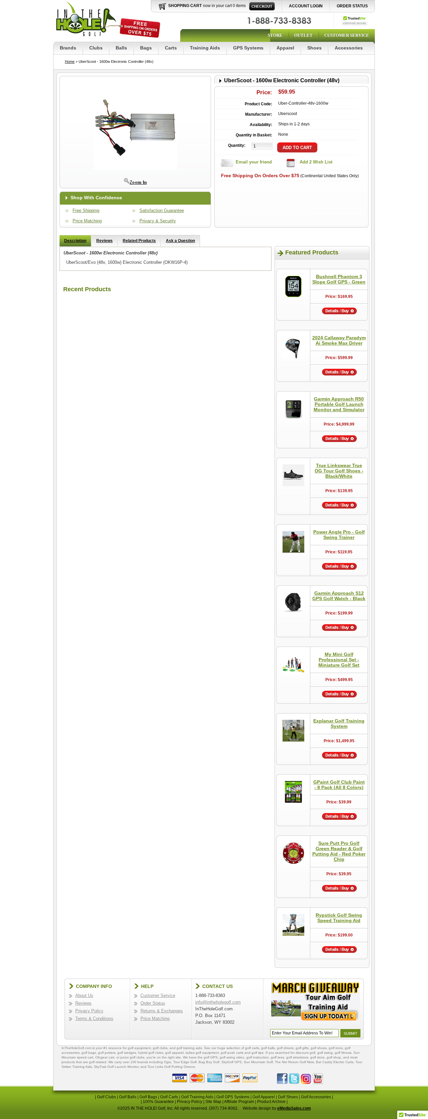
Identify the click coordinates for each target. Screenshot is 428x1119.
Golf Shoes (288, 1097)
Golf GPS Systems (232, 1097)
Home (70, 62)
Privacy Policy (89, 1010)
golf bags (89, 1052)
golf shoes (319, 1048)
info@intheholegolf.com (218, 1002)
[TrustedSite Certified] (354, 20)
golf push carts (232, 1052)
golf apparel (174, 1052)
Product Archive (271, 1101)
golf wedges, (127, 1052)
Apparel (285, 47)
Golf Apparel (263, 1097)
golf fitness (343, 1052)
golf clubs (160, 1048)
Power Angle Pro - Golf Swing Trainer (339, 534)
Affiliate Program (239, 1101)
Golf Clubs (106, 1097)
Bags (146, 47)
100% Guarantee (158, 1101)
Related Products (139, 240)
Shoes (314, 47)
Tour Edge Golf (185, 1062)
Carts (171, 47)
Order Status (352, 6)
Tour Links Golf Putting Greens (171, 1067)
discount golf (305, 1052)
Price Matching (87, 220)
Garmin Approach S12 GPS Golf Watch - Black (338, 595)
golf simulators (297, 1057)
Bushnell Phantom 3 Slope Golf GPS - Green (338, 279)
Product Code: (258, 104)
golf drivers (285, 1048)
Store (275, 35)
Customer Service (346, 35)
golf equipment (139, 1048)
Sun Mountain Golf (258, 1062)
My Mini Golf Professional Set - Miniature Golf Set (338, 660)
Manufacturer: (258, 114)
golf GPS (211, 1057)
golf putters (106, 1052)
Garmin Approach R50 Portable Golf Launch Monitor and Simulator (339, 404)
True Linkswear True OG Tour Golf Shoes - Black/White (339, 471)
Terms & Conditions (94, 1018)
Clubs (96, 47)
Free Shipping (86, 210)
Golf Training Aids (197, 1097)
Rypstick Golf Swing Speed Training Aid (339, 917)
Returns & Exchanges (161, 1010)
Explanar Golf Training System (338, 723)
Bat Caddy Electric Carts (334, 1062)
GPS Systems (248, 47)
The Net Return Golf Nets (294, 1062)
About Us (84, 995)
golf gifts (302, 1048)
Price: (264, 92)
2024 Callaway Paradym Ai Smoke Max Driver (339, 340)
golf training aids (189, 1048)
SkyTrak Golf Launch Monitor (116, 1067)
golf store (317, 1057)
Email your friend (254, 161)
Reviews (104, 240)
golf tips (257, 1052)
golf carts (252, 1048)
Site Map (213, 1101)
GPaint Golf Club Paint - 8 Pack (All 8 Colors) (339, 784)
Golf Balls (127, 1097)
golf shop (334, 1057)
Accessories (349, 47)
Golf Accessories (316, 1097)
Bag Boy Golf (209, 1062)
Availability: (261, 124)
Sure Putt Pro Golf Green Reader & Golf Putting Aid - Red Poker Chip (338, 851)
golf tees (277, 1057)
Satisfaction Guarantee (161, 210)
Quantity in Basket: (254, 135)
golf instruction (257, 1057)
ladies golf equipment (202, 1052)
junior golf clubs (132, 1057)
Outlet (303, 35)
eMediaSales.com (294, 1108)
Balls (121, 47)
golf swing (325, 1052)
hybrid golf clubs (150, 1052)
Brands (68, 47)
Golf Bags (148, 1097)
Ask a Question (180, 240)
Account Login (306, 6)
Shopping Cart (185, 5)
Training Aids (205, 47)
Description (75, 240)
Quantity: (236, 145)
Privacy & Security (157, 220)
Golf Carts (169, 1097)
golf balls (268, 1048)
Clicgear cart (104, 1057)
